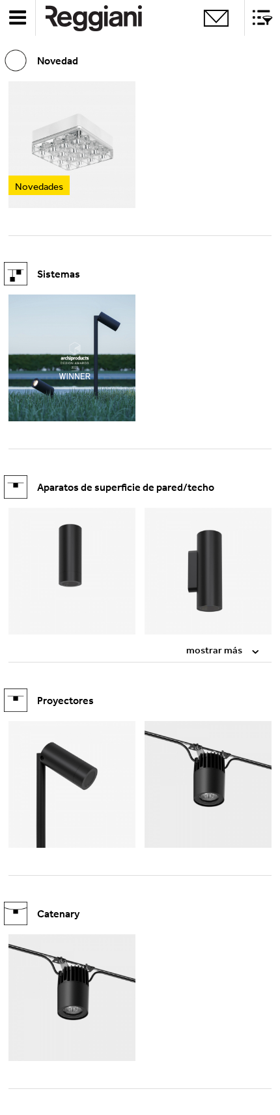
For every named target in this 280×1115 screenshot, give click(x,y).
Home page (104, 18)
